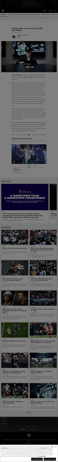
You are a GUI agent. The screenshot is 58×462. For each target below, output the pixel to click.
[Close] (55, 446)
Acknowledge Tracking (37, 459)
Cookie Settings (42, 456)
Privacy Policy (44, 448)
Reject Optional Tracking (49, 459)
